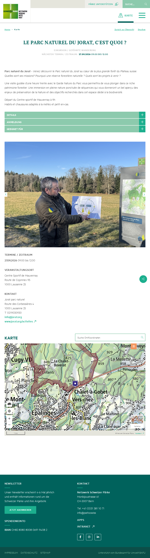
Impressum (138, 433)
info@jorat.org (13, 317)
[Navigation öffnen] (142, 15)
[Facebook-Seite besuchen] (80, 537)
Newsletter (13, 483)
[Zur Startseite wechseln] (15, 11)
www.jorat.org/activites (19, 321)
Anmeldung (14, 122)
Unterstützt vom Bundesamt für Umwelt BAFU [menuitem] (121, 552)
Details (11, 115)
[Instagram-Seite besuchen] (89, 537)
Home (7, 29)
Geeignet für (15, 129)
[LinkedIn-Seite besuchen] (98, 537)
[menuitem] (104, 4)
